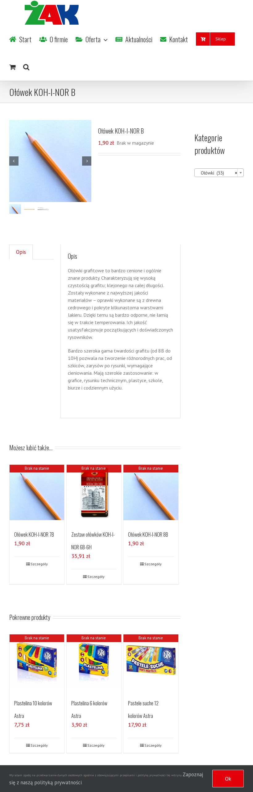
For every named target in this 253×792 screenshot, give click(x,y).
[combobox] (219, 172)
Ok (228, 778)
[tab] (21, 252)
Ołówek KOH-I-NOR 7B (34, 534)
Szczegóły (39, 564)
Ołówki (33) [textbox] (217, 173)
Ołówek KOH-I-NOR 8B (148, 534)
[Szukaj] (26, 67)
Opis (21, 252)
